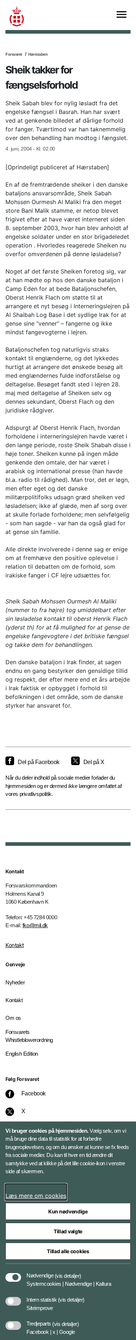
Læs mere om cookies (35, 1195)
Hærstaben (38, 54)
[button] (68, 1272)
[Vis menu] (121, 15)
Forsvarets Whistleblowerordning (29, 1036)
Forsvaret (13, 54)
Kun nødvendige (68, 1211)
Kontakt (14, 945)
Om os (13, 1018)
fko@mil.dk (35, 925)
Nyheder (15, 982)
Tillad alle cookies (68, 1251)
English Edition (21, 1054)
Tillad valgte (68, 1231)
